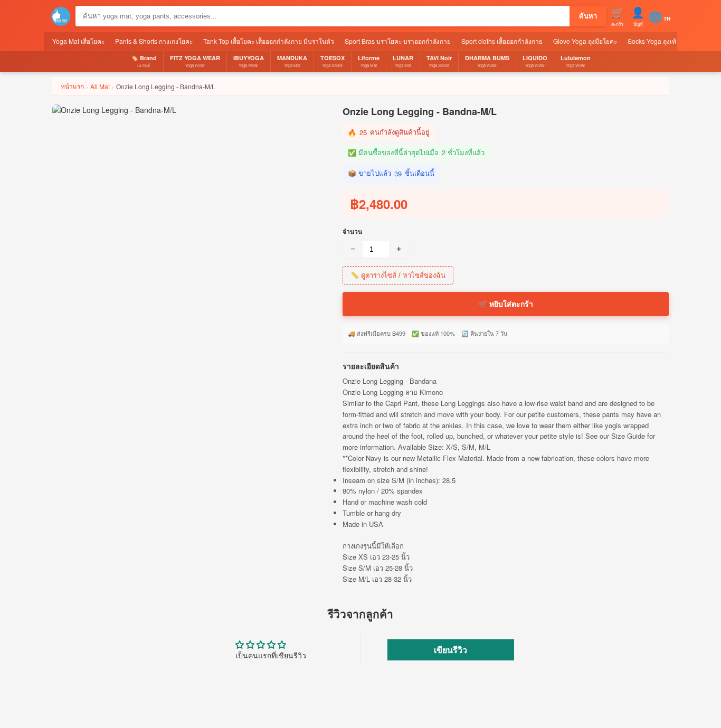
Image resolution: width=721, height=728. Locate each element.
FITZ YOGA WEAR (195, 61)
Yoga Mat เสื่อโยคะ (78, 40)
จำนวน (352, 231)
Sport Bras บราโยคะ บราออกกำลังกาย (398, 40)
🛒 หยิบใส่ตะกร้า (505, 304)
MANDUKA (292, 61)
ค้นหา (588, 16)
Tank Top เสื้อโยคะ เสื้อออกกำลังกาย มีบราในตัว (268, 40)
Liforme (369, 61)
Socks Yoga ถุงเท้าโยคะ (661, 40)
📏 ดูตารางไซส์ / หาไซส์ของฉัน (397, 275)
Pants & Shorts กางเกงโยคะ (154, 40)
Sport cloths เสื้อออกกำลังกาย (502, 40)
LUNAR (403, 61)
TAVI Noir (439, 61)
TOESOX (332, 61)
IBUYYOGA (248, 61)
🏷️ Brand (144, 61)
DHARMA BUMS (487, 61)
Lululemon (576, 61)
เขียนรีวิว (450, 650)
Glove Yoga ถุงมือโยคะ (585, 40)
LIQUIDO (535, 61)
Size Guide (628, 436)
